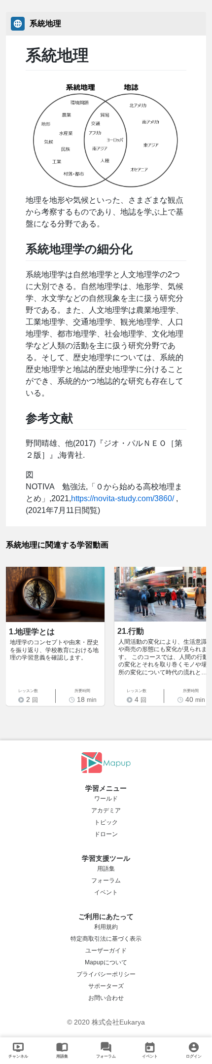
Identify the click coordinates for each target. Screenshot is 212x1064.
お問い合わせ (106, 997)
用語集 (106, 868)
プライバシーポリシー (106, 974)
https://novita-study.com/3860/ (122, 498)
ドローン (106, 834)
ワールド (106, 798)
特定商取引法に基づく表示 (106, 938)
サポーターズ (106, 986)
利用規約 (106, 926)
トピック (106, 822)
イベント (106, 892)
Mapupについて (106, 962)
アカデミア (106, 810)
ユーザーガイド (106, 950)
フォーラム (106, 880)
